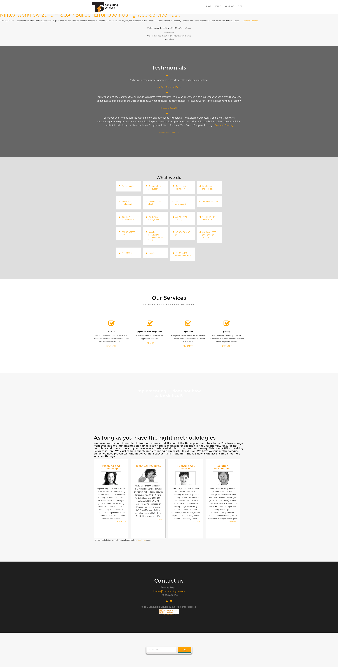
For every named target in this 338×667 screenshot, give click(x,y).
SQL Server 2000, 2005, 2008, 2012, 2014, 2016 (209, 235)
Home (208, 6)
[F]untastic (188, 331)
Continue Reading (250, 21)
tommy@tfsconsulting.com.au (169, 591)
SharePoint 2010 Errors (182, 36)
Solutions (229, 6)
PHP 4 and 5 (127, 253)
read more (121, 522)
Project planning (128, 186)
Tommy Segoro (185, 28)
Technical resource (210, 201)
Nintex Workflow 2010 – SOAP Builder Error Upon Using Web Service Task (90, 15)
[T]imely (226, 331)
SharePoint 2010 (167, 36)
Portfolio (111, 331)
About (218, 6)
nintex (171, 39)
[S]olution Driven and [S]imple (149, 331)
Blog (240, 6)
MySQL (151, 253)
